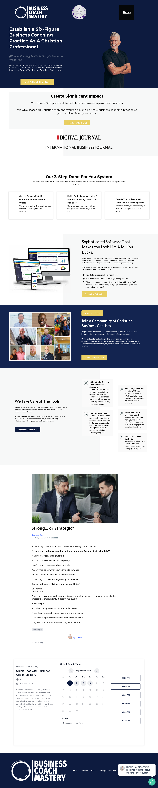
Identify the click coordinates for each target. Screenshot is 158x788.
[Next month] (96, 670)
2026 (89, 670)
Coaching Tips (37, 535)
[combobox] (82, 723)
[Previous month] (71, 670)
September (81, 670)
